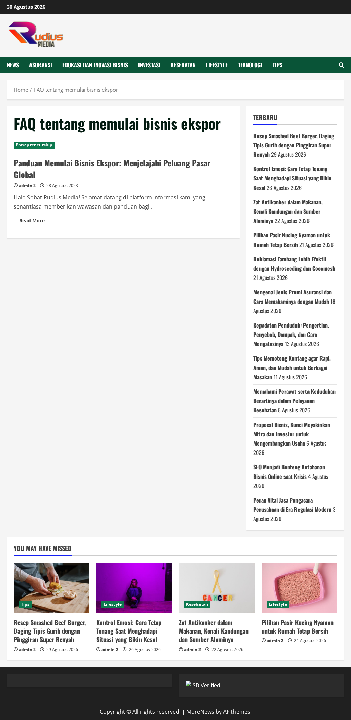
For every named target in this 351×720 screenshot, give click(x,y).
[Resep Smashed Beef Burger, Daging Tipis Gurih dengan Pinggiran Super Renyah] (51, 588)
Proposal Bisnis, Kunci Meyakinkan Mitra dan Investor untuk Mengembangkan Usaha (291, 434)
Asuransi (40, 65)
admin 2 (27, 185)
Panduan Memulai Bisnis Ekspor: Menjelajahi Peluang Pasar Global (112, 168)
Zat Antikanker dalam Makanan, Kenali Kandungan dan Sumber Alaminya (288, 211)
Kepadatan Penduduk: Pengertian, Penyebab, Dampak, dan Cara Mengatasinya (291, 334)
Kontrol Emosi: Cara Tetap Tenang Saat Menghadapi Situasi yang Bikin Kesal (292, 178)
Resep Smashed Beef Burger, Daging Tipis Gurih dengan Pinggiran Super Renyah (293, 145)
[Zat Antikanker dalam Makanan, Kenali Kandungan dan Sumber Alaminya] (217, 588)
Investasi (149, 65)
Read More (34, 221)
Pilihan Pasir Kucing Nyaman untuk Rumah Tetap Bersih (298, 626)
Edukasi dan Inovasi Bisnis (95, 65)
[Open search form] (341, 65)
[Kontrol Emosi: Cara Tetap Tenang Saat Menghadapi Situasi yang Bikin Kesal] (134, 588)
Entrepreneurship (34, 145)
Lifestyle (217, 65)
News (13, 65)
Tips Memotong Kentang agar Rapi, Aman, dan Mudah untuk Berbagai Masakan (292, 367)
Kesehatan (183, 65)
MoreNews (200, 712)
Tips (277, 65)
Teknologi (250, 65)
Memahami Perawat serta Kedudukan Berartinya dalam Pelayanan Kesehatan (294, 400)
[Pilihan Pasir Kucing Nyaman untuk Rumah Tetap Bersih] (299, 588)
